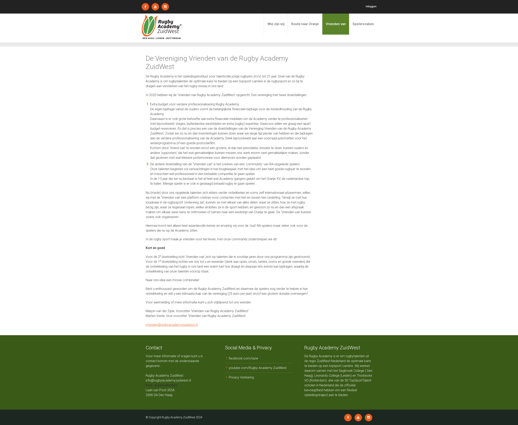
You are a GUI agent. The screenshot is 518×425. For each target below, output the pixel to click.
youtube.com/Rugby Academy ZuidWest (258, 368)
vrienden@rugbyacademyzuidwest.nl (172, 325)
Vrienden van (336, 24)
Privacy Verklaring (241, 377)
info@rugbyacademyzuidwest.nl (168, 380)
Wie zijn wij (275, 24)
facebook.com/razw (243, 358)
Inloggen (371, 6)
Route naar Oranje (305, 24)
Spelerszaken (363, 24)
